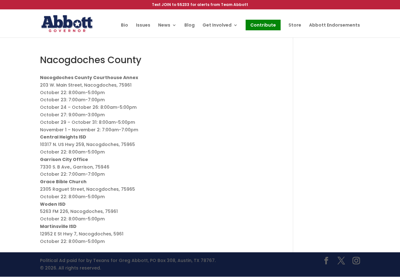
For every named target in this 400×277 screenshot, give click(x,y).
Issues (143, 25)
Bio (124, 25)
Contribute (263, 25)
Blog (189, 25)
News (164, 25)
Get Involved (217, 25)
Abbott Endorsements (334, 25)
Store (294, 25)
